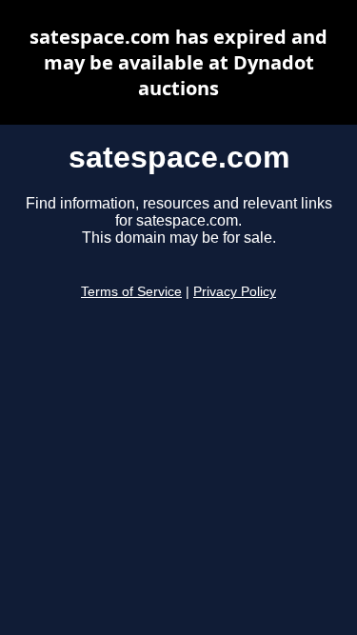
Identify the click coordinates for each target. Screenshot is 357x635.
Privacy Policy (234, 292)
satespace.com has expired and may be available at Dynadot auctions (178, 62)
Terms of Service (131, 292)
